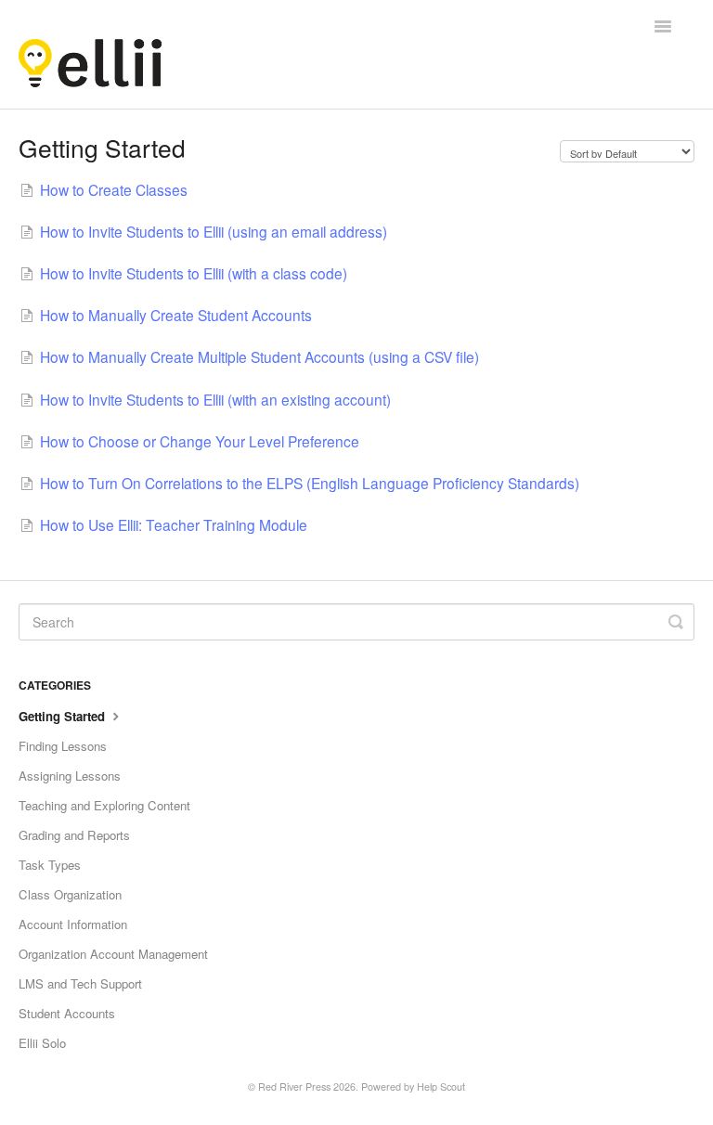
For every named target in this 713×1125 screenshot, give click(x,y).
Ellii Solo (42, 1043)
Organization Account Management (113, 954)
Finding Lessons (63, 746)
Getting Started (64, 716)
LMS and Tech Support (80, 983)
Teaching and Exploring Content (104, 805)
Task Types (50, 864)
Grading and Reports (74, 835)
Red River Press (294, 1086)
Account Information (73, 924)
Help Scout (441, 1086)
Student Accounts (67, 1013)
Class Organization (70, 894)
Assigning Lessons (70, 775)
